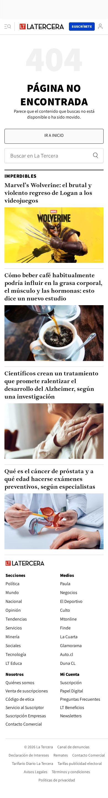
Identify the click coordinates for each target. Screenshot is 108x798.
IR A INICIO (54, 135)
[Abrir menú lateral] (9, 26)
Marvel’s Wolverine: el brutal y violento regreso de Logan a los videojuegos (48, 193)
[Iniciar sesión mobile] (100, 26)
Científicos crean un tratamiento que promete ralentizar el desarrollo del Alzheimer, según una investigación (51, 385)
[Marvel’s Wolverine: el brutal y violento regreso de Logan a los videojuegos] (54, 235)
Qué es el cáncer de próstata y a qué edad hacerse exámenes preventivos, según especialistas (49, 479)
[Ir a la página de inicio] (42, 26)
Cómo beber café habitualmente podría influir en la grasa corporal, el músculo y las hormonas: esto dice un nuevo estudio (53, 287)
